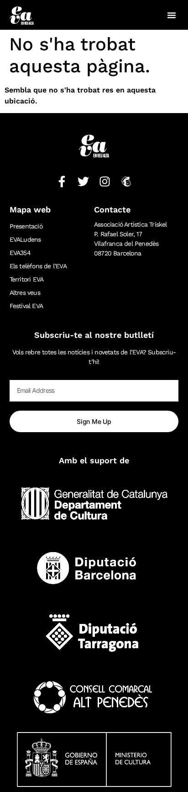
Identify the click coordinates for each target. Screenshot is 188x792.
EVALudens (25, 239)
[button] (171, 15)
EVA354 (20, 252)
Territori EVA (27, 279)
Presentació (26, 226)
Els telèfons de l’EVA (38, 266)
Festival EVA (26, 305)
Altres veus (25, 292)
